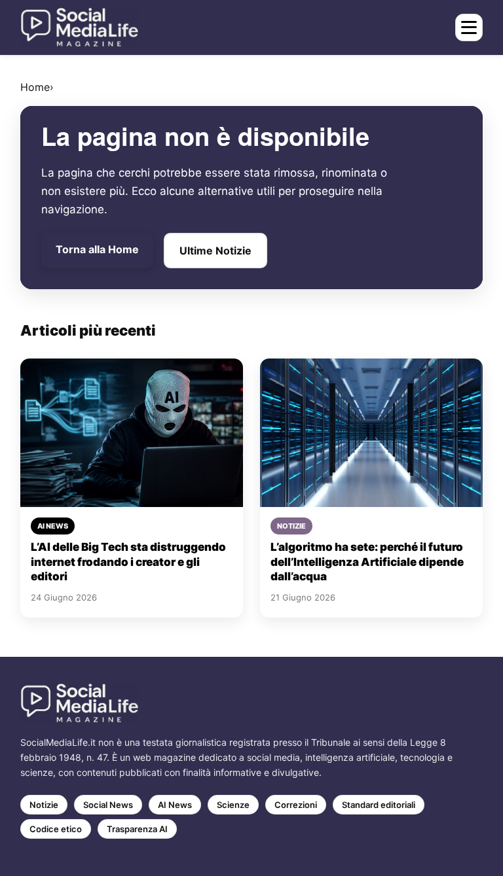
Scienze (233, 804)
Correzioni (295, 804)
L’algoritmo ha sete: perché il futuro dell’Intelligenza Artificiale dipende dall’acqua (367, 561)
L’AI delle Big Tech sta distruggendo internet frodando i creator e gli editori (128, 561)
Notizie (43, 804)
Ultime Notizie (215, 250)
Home (35, 87)
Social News (108, 804)
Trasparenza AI (137, 829)
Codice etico (55, 829)
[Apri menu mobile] (469, 27)
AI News (175, 804)
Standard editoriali (378, 804)
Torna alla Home (97, 249)
